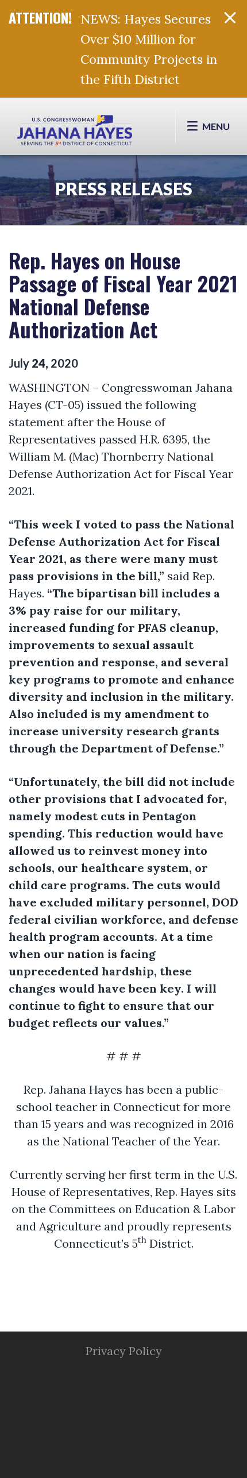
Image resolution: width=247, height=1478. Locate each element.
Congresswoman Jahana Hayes (74, 132)
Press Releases (123, 188)
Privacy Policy (124, 1351)
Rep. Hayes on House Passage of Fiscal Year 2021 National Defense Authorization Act (123, 294)
